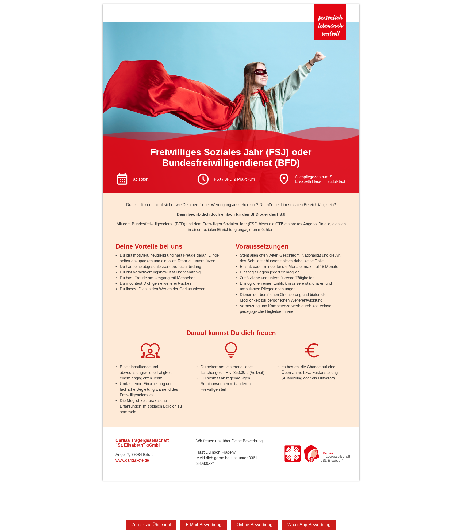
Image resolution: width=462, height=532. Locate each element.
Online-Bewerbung (254, 524)
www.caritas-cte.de (132, 460)
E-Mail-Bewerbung (203, 524)
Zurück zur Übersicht (151, 524)
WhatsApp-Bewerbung (308, 524)
